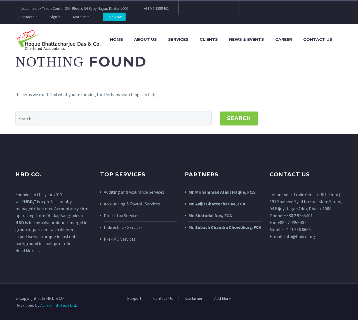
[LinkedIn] (200, 8)
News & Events (246, 39)
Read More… (27, 250)
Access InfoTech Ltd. (58, 305)
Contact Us (28, 16)
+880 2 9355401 (156, 8)
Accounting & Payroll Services (132, 204)
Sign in (55, 16)
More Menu (82, 16)
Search (239, 118)
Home (116, 39)
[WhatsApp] (225, 8)
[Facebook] (191, 8)
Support (134, 299)
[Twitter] (208, 8)
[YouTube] (216, 8)
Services (178, 39)
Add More (222, 299)
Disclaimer (193, 299)
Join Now (114, 16)
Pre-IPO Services (120, 239)
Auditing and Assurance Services (134, 192)
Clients (209, 39)
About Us (145, 39)
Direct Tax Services (121, 215)
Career (283, 39)
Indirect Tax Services (123, 227)
